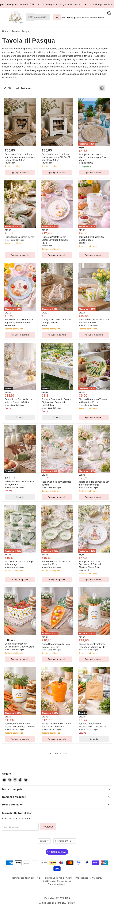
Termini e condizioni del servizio (27, 878)
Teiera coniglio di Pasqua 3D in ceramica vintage (94, 483)
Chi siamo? (97, 878)
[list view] (108, 88)
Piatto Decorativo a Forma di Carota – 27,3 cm (56, 645)
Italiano (42, 841)
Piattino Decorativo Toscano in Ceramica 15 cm (93, 401)
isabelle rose (47, 246)
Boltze (44, 325)
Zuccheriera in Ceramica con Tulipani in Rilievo (94, 321)
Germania (63, 841)
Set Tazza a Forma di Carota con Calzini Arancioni (56, 725)
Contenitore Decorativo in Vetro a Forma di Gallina (18, 401)
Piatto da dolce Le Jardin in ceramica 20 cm (56, 563)
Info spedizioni (82, 878)
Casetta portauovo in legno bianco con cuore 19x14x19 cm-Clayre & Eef (56, 157)
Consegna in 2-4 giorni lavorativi (62, 4)
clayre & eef (10, 163)
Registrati (48, 826)
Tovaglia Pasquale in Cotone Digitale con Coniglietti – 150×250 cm (56, 402)
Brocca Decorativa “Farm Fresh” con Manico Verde (92, 645)
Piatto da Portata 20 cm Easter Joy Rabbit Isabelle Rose (55, 239)
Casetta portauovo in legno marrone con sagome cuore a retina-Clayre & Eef (20, 157)
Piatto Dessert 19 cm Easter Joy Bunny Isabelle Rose (19, 321)
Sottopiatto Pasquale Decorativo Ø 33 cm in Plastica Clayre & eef (90, 564)
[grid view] (102, 88)
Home (5, 31)
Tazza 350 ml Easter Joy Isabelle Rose (91, 238)
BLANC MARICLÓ (86, 163)
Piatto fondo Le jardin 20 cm (19, 236)
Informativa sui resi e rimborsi (58, 878)
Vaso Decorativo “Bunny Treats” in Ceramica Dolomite (20, 725)
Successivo (61, 753)
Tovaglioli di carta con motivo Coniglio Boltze (57, 321)
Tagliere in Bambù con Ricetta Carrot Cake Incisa (92, 725)
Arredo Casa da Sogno (14, 240)
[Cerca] (57, 17)
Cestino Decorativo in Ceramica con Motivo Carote (19, 645)
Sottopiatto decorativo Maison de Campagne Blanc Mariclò (93, 157)
